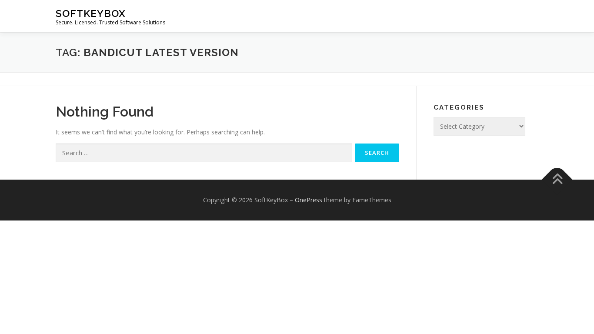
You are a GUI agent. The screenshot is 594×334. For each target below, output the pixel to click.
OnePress (308, 200)
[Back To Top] (557, 179)
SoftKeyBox (91, 13)
